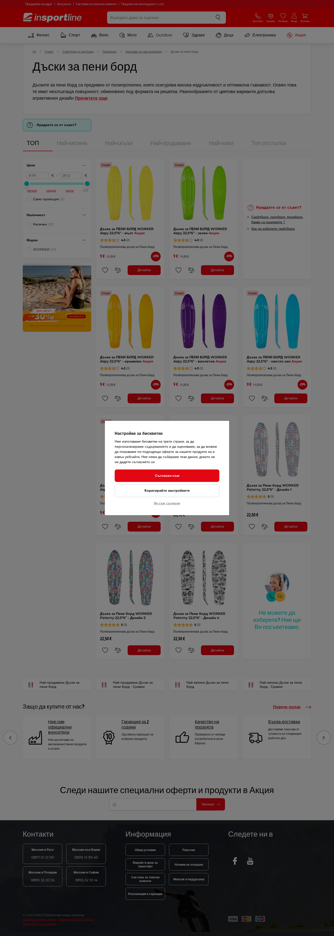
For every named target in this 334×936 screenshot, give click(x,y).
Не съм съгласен (167, 503)
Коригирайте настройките (167, 490)
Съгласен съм (167, 475)
